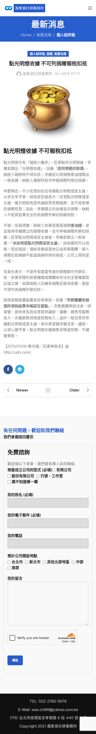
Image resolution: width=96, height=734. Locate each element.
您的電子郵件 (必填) (24, 515)
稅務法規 (44, 35)
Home (26, 35)
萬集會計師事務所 (37, 73)
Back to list (48, 390)
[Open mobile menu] (90, 8)
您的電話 (14, 535)
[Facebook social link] (8, 369)
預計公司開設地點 (45, 561)
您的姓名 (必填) (20, 494)
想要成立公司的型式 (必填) (39, 475)
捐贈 (50, 54)
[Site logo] (24, 7)
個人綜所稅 (66, 35)
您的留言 (14, 578)
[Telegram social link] (19, 369)
